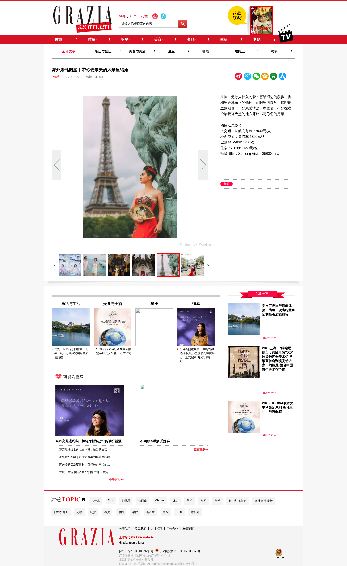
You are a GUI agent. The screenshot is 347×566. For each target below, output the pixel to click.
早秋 (135, 512)
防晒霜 (126, 500)
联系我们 (140, 528)
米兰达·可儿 (60, 512)
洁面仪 (142, 500)
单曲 (121, 512)
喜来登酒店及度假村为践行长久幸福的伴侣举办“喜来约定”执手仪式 (85, 464)
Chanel (160, 500)
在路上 (240, 51)
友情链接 (188, 528)
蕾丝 (217, 500)
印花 (203, 500)
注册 (133, 17)
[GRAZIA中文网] (82, 19)
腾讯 (247, 77)
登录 (122, 17)
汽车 (274, 51)
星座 (171, 51)
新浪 (239, 77)
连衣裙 (150, 512)
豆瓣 (274, 77)
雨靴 (166, 512)
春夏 (107, 512)
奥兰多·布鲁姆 (237, 500)
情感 (205, 51)
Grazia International (131, 542)
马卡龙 (95, 500)
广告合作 (172, 528)
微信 (256, 77)
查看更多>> (116, 479)
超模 (79, 512)
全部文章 (68, 51)
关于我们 (125, 528)
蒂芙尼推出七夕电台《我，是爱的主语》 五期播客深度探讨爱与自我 (85, 449)
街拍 (93, 512)
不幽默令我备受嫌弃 (155, 441)
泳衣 (175, 500)
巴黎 (179, 512)
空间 (265, 77)
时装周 (195, 512)
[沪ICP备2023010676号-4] (136, 551)
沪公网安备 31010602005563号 (179, 551)
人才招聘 (156, 528)
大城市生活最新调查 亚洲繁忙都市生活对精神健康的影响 (85, 472)
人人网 (282, 77)
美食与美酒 (137, 51)
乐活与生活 (103, 51)
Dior (110, 500)
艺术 (189, 500)
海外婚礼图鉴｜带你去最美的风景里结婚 (84, 457)
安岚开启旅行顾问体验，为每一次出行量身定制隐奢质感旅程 (71, 353)
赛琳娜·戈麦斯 (264, 500)
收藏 (144, 17)
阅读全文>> (269, 338)
